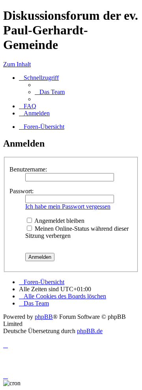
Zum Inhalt (17, 64)
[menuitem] (50, 92)
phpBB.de (90, 331)
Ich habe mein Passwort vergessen (67, 206)
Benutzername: (28, 169)
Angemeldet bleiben (58, 220)
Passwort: (21, 191)
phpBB (44, 316)
